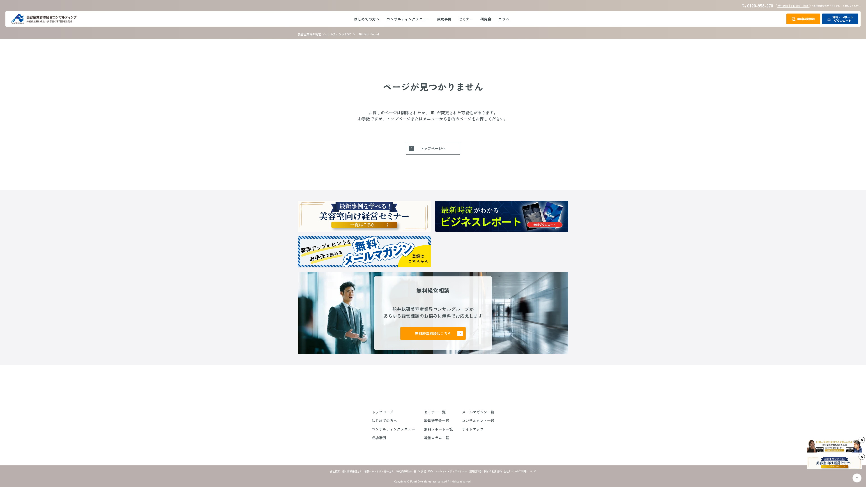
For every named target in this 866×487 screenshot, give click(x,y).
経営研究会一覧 (436, 420)
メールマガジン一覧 (478, 412)
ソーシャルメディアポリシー (451, 471)
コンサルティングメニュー (393, 429)
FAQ (430, 471)
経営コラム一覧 (436, 437)
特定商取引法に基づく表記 (411, 471)
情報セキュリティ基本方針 (379, 471)
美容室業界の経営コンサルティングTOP (324, 34)
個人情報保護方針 (352, 471)
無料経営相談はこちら (433, 333)
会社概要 (335, 471)
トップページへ (433, 148)
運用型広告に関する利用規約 (485, 471)
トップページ (382, 412)
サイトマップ (473, 429)
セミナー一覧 (435, 412)
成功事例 (379, 437)
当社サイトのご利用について (520, 471)
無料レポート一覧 (438, 429)
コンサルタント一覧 (478, 420)
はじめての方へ (384, 420)
